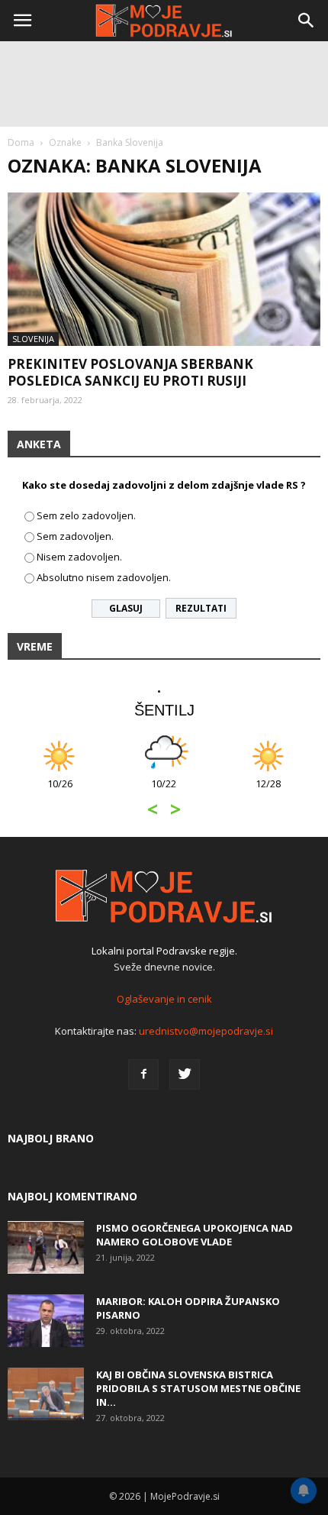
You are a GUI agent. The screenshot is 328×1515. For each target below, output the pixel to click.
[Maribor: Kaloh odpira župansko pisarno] (46, 1320)
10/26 (59, 791)
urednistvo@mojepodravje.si (206, 1031)
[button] (306, 20)
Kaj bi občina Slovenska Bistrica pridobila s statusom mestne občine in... (198, 1388)
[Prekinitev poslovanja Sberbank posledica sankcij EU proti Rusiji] (164, 269)
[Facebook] (143, 1074)
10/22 (163, 791)
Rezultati (201, 608)
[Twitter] (184, 1074)
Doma (21, 142)
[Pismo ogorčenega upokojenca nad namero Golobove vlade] (46, 1247)
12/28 (268, 791)
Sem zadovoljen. (75, 536)
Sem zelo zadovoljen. (86, 515)
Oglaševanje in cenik (164, 999)
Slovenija (33, 338)
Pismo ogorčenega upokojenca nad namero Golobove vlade (194, 1235)
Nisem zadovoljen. (79, 557)
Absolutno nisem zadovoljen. (104, 577)
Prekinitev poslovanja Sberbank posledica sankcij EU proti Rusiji (130, 372)
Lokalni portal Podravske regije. (164, 951)
